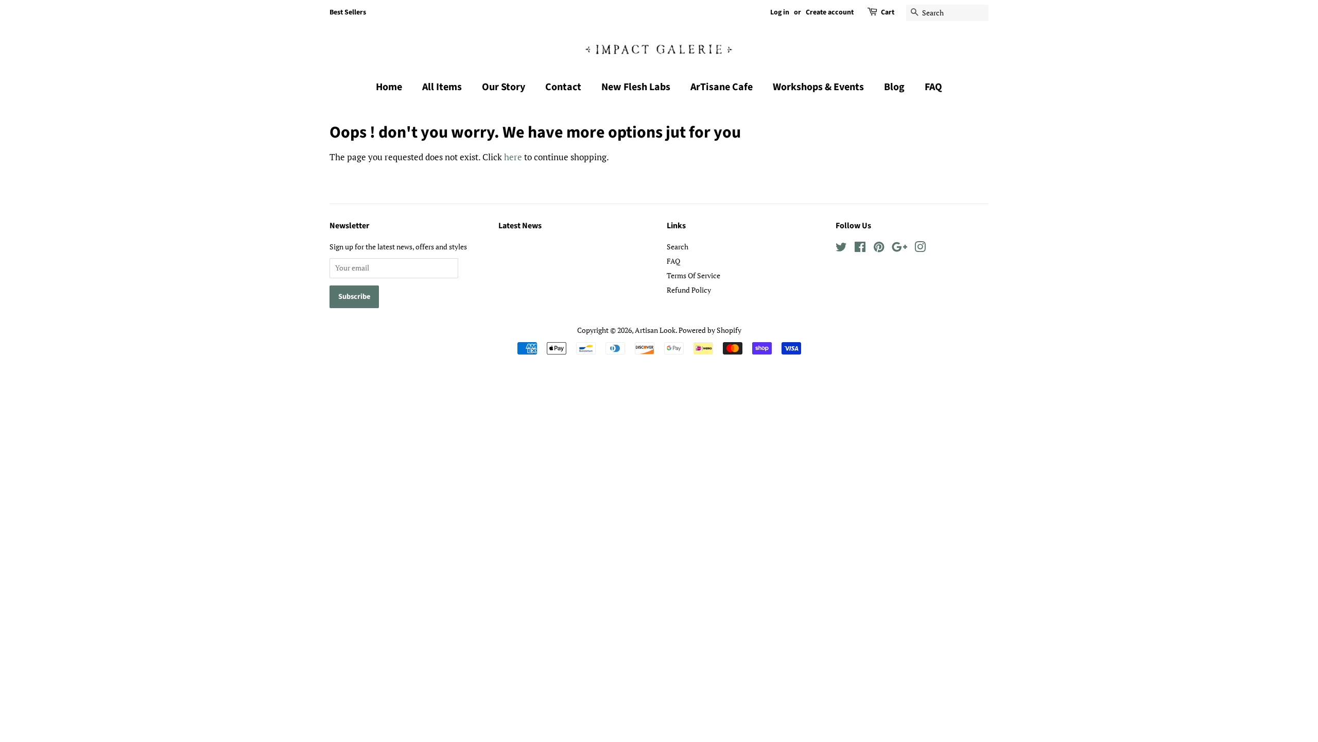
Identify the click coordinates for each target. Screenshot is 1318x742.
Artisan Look (655, 330)
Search (677, 246)
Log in (779, 12)
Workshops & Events (818, 87)
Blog (894, 87)
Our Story (503, 87)
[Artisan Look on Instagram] (920, 249)
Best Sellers (348, 12)
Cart (887, 12)
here (513, 157)
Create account (830, 12)
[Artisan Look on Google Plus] (899, 249)
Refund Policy (689, 290)
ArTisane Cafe (721, 87)
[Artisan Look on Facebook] (860, 249)
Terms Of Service (693, 275)
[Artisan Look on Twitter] (841, 249)
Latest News (520, 225)
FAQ (933, 87)
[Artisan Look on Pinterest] (879, 249)
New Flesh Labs (635, 87)
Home (389, 87)
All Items (442, 87)
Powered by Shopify (710, 330)
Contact (563, 87)
